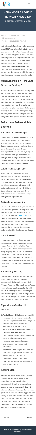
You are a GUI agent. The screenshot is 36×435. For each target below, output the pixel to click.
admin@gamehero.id (17, 35)
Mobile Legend (10, 38)
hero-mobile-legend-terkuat (15, 41)
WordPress (17, 431)
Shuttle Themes (18, 429)
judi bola (22, 215)
